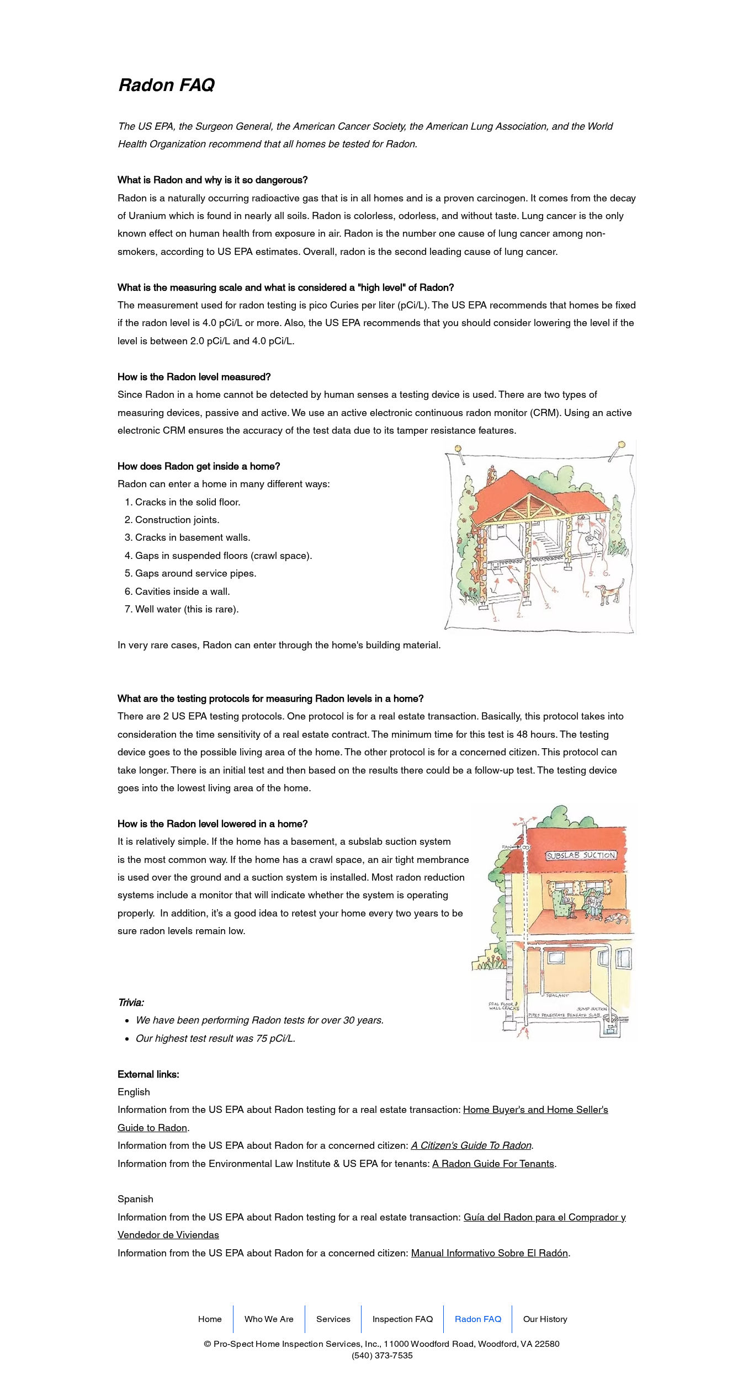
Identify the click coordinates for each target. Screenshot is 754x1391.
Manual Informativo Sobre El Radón (489, 1253)
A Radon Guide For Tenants (493, 1163)
